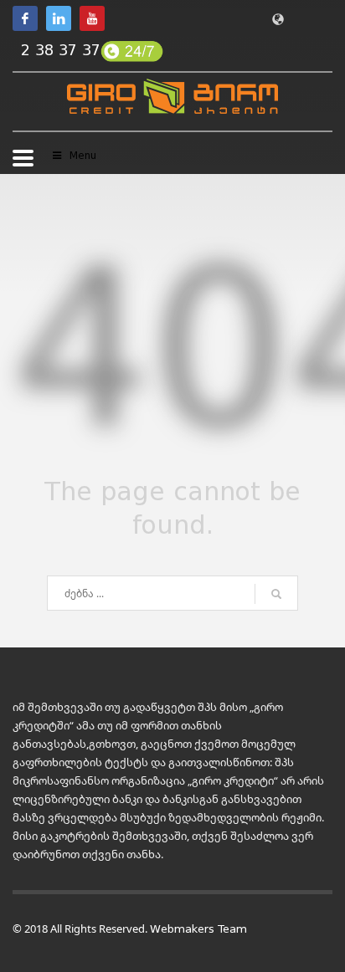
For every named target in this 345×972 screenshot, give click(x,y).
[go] (276, 593)
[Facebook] (25, 18)
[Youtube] (92, 18)
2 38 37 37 (60, 50)
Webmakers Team (198, 929)
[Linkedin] (58, 18)
